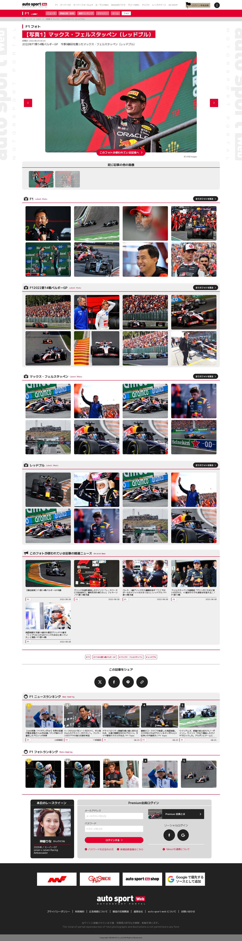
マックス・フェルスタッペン (131, 657)
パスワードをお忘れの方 (101, 849)
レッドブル (152, 657)
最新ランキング (86, 13)
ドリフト (146, 4)
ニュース (51, 13)
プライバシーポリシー (58, 911)
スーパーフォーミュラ (83, 4)
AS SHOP (173, 4)
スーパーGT (65, 4)
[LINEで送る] (128, 682)
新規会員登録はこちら (131, 849)
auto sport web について (162, 911)
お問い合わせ (188, 911)
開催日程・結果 (67, 13)
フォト (126, 13)
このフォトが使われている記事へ (119, 152)
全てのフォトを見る (204, 198)
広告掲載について (98, 911)
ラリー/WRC (133, 4)
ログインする (113, 840)
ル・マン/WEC (102, 4)
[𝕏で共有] (100, 682)
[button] (214, 103)
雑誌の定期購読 (121, 911)
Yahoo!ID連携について (178, 849)
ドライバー (103, 13)
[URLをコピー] (142, 682)
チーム (115, 13)
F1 (56, 4)
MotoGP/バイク (118, 4)
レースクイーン (159, 4)
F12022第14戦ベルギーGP (105, 657)
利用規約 (79, 911)
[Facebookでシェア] (114, 682)
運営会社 (138, 911)
